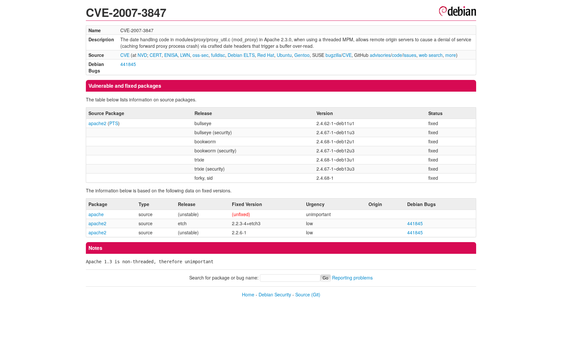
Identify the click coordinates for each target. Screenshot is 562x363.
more (450, 55)
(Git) (315, 294)
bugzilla (333, 55)
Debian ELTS (241, 55)
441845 (128, 64)
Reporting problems (352, 277)
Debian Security (275, 294)
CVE (124, 55)
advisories (380, 55)
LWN (185, 55)
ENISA (171, 55)
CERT (156, 55)
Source (302, 294)
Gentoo (302, 55)
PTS (113, 123)
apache (96, 214)
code (397, 55)
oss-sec (200, 55)
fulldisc (218, 55)
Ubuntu (284, 55)
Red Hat (265, 55)
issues (409, 55)
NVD (142, 55)
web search (431, 55)
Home (248, 294)
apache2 (97, 123)
